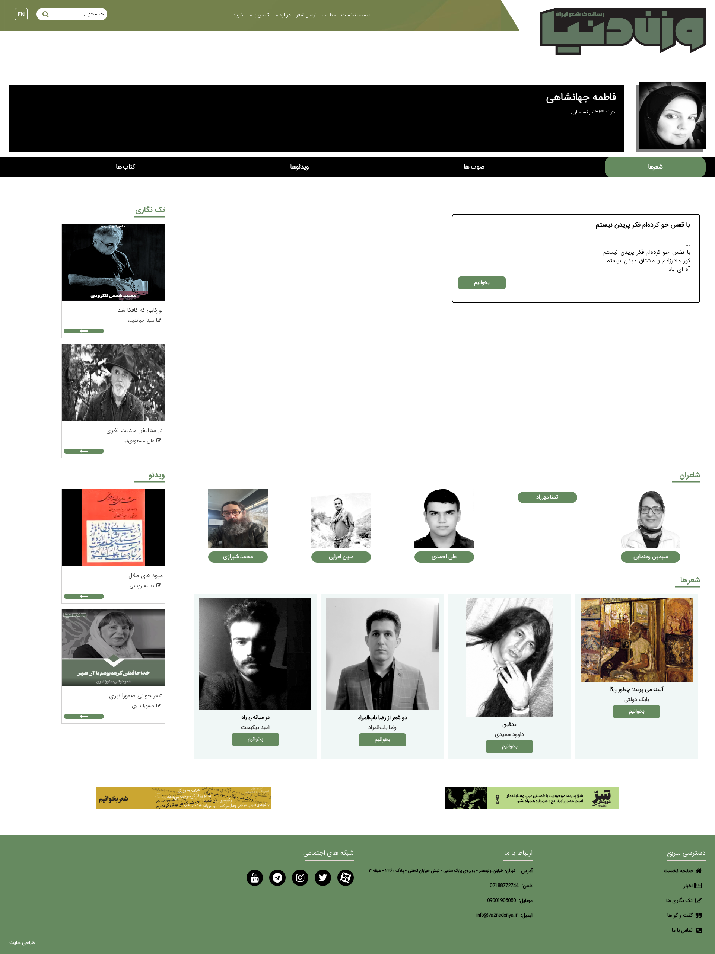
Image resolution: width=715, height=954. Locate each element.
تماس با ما (258, 15)
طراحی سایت (22, 943)
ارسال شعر (306, 15)
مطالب (329, 15)
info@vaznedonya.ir (497, 915)
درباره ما (282, 15)
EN (21, 14)
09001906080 (501, 900)
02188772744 (504, 886)
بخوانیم (481, 282)
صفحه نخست (355, 15)
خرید (238, 15)
